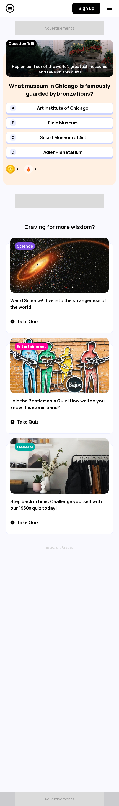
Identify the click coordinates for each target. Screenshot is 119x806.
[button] (59, 108)
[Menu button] (109, 8)
